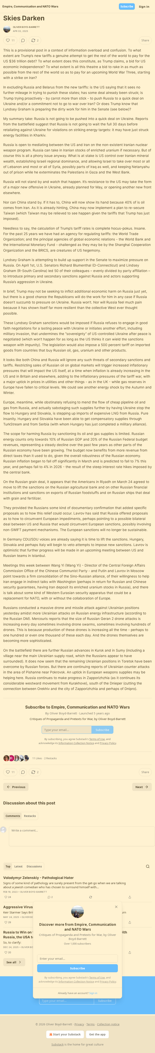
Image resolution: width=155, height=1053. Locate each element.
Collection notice (108, 1024)
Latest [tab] (18, 866)
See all (11, 962)
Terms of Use (97, 977)
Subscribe (126, 6)
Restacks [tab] (30, 816)
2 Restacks (50, 758)
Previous (18, 787)
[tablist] (20, 816)
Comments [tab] (13, 816)
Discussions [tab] (34, 866)
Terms (90, 1024)
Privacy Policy (108, 981)
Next (139, 787)
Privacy (79, 1024)
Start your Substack (67, 1034)
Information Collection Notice (76, 981)
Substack (57, 1044)
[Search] (148, 866)
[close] (116, 907)
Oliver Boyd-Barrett (26, 27)
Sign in (144, 6)
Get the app (97, 1034)
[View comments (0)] (23, 40)
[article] (77, 887)
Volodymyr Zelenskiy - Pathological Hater (38, 878)
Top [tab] (8, 866)
